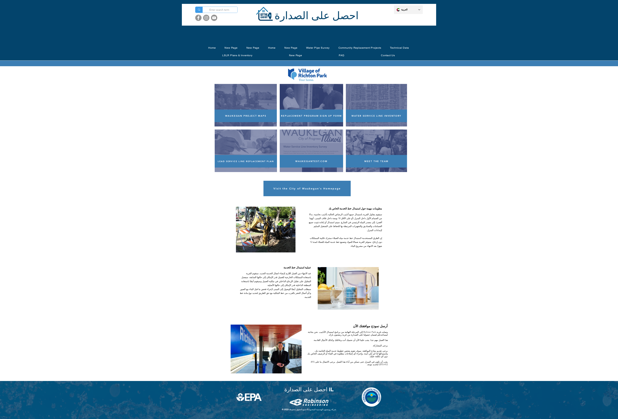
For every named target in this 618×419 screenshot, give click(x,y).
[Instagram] (206, 18)
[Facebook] (198, 18)
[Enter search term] (199, 10)
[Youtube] (214, 18)
